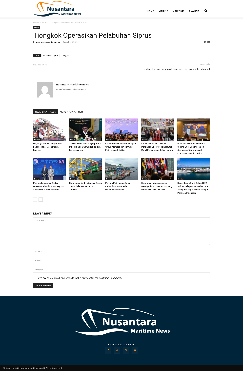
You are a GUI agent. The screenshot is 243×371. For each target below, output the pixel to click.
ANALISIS (194, 11)
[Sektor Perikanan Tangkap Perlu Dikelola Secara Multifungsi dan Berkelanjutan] (85, 129)
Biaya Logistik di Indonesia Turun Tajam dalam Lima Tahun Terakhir (85, 186)
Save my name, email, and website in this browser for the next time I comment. (79, 277)
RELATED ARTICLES (45, 111)
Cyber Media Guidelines (121, 344)
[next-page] (41, 199)
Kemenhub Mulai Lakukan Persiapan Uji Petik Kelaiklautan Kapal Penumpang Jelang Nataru (157, 146)
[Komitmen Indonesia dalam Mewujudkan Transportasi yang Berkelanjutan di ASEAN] (157, 169)
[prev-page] (35, 199)
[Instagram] (117, 350)
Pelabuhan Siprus (50, 55)
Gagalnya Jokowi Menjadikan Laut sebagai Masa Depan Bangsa (47, 146)
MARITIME (178, 11)
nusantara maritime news (48, 42)
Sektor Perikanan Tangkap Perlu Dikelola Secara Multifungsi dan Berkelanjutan (85, 146)
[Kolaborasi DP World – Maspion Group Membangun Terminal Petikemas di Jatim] (121, 129)
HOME (150, 11)
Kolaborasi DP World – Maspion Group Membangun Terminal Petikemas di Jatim (120, 146)
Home (36, 22)
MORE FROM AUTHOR (71, 111)
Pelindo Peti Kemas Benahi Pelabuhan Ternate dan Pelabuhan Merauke (118, 186)
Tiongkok (66, 55)
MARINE (163, 11)
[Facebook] (108, 350)
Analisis (37, 139)
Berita (45, 22)
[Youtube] (135, 350)
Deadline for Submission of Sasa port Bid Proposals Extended (176, 69)
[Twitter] (126, 350)
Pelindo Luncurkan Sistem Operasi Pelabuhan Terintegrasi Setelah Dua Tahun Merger (48, 186)
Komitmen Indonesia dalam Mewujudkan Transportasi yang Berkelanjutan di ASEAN (156, 186)
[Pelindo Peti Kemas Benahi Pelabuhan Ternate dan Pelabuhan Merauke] (121, 169)
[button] (206, 11)
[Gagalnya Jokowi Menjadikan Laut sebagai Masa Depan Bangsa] (49, 129)
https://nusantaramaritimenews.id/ (71, 89)
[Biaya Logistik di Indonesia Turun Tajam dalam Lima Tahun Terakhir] (85, 169)
